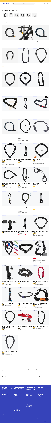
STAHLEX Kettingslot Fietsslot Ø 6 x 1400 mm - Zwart (25, 135)
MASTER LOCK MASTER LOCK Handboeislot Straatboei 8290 (40, 184)
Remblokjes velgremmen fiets (22, 376)
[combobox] (46, 22)
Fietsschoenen (4, 377)
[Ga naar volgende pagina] (28, 358)
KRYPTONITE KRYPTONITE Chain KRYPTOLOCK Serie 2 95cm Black (40, 257)
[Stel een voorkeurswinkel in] (39, 3)
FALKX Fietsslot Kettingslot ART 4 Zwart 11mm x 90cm (40, 207)
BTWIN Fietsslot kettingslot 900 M (7, 41)
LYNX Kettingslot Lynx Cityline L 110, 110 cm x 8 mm (25, 88)
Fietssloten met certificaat (22, 18)
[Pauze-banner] (46, 0)
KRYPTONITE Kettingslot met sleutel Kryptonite (40, 326)
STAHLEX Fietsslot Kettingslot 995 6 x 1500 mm (9, 207)
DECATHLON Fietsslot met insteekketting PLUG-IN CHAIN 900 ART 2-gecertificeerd (9, 64)
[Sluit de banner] (48, 0)
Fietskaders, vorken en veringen (22, 377)
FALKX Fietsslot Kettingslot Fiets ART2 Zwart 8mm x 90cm (25, 232)
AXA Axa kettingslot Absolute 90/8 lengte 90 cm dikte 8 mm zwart (9, 184)
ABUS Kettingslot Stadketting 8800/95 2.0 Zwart (9, 159)
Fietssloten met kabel (17, 18)
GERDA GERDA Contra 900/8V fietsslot (24, 256)
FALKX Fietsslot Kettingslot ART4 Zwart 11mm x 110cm (25, 160)
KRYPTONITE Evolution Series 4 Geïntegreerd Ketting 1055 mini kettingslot (40, 304)
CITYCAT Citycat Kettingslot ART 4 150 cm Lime (9, 231)
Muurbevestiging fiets (5, 376)
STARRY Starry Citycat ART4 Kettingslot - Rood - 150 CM (25, 327)
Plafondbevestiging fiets (37, 376)
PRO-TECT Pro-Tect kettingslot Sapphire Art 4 (9, 303)
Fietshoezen (35, 377)
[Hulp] (44, 3)
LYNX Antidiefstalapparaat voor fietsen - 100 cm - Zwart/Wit (40, 232)
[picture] (10, 32)
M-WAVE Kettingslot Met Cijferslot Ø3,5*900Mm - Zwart (25, 304)
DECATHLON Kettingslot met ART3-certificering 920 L (25, 41)
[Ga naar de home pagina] (5, 3)
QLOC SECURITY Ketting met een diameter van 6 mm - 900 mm (40, 112)
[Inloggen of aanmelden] (46, 3)
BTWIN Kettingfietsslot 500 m (37, 41)
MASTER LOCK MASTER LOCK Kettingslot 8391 (25, 183)
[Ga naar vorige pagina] (22, 358)
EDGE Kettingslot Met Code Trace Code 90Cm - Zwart (40, 135)
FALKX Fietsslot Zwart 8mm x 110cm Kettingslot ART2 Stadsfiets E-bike (25, 112)
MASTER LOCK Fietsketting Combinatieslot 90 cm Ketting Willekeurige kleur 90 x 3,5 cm (41, 282)
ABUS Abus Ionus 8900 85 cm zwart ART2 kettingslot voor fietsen (8, 327)
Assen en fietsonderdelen (21, 378)
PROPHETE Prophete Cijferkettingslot (23, 281)
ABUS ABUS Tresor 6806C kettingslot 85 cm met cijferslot (40, 64)
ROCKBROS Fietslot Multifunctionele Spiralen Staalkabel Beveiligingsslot (9, 282)
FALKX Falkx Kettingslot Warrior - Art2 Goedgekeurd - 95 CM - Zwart (8, 112)
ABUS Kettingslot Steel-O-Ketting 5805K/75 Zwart (9, 256)
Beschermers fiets (36, 378)
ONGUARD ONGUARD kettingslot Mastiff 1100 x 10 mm (25, 207)
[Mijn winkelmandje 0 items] (48, 3)
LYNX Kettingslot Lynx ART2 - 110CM (38, 159)
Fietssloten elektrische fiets (34, 18)
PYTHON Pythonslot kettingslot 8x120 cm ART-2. (9, 351)
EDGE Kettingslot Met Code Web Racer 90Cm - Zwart (25, 64)
